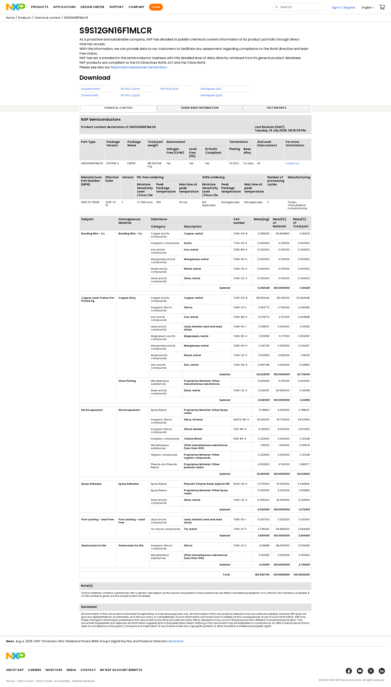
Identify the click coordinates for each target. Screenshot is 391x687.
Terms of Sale (43, 681)
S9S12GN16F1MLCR (76, 18)
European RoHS (90, 89)
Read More (176, 641)
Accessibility (62, 681)
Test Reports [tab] (276, 107)
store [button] (156, 7)
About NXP (15, 670)
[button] (368, 7)
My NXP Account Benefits (121, 670)
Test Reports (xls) (210, 89)
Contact (88, 670)
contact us (292, 163)
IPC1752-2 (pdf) (130, 95)
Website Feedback (83, 681)
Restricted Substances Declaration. (139, 67)
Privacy (10, 681)
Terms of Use (25, 681)
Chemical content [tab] (118, 107)
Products (24, 18)
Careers (34, 670)
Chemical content (47, 18)
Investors (54, 670)
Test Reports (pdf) (211, 95)
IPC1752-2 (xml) (130, 89)
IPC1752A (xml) (169, 89)
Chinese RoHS (89, 95)
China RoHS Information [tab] (200, 107)
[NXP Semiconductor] (15, 7)
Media (71, 670)
